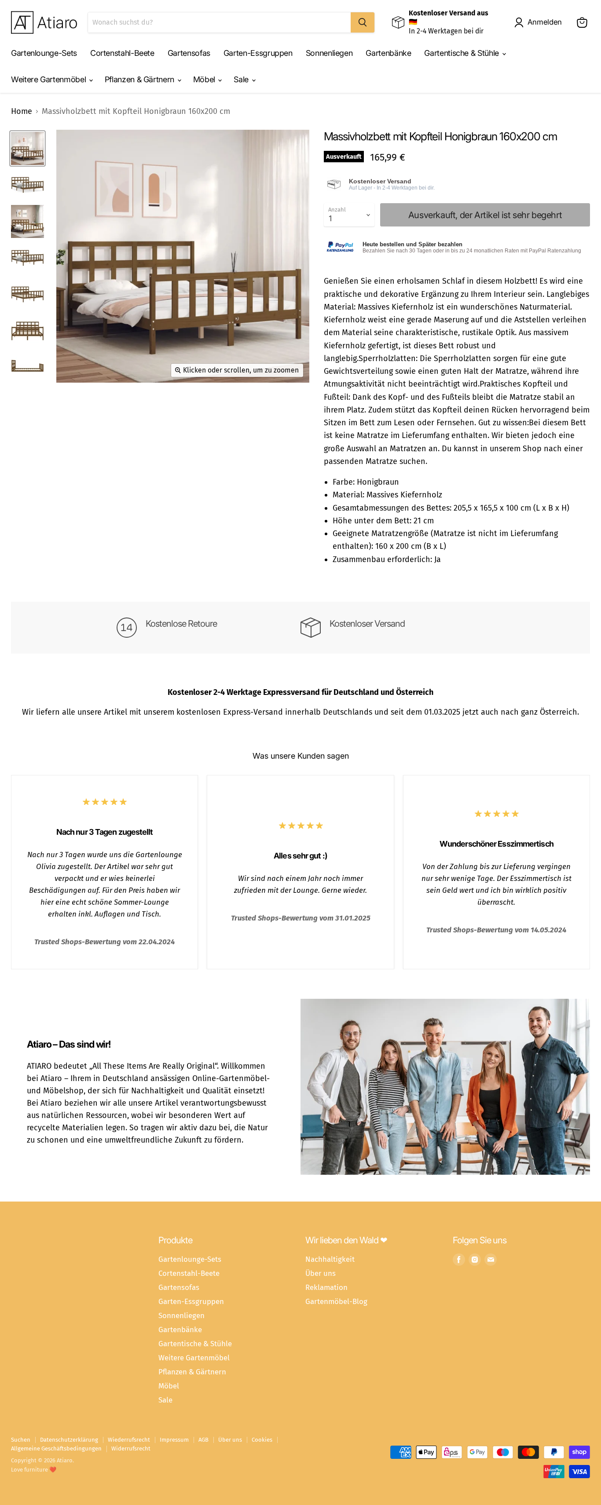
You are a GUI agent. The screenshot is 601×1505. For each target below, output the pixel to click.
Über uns (320, 1273)
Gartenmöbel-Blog (336, 1301)
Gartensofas (189, 53)
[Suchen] (362, 22)
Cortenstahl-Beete (122, 53)
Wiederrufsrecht (129, 1439)
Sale (242, 79)
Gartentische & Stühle (462, 53)
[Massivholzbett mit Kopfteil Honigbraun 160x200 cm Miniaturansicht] (27, 148)
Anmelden (545, 22)
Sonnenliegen (329, 53)
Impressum (174, 1439)
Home (21, 111)
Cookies (262, 1439)
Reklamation (326, 1287)
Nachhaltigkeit (330, 1259)
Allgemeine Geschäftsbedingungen (56, 1448)
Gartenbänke (388, 53)
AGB (203, 1439)
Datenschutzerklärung (69, 1439)
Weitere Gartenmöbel (49, 79)
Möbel (205, 79)
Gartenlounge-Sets (44, 53)
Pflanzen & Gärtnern (140, 79)
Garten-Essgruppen (258, 53)
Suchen (20, 1439)
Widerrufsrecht (130, 1448)
